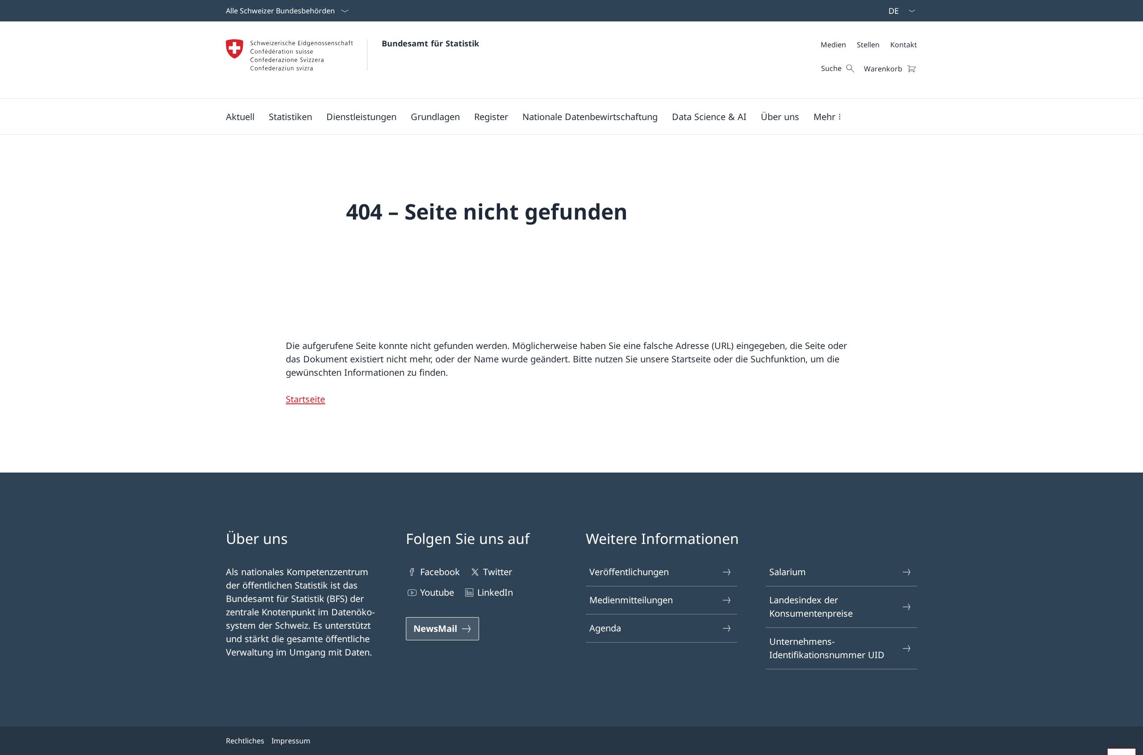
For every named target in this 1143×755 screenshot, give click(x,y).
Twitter (497, 572)
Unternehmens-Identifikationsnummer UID (826, 648)
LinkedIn (495, 592)
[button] (240, 116)
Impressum (290, 741)
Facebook (440, 572)
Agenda (605, 628)
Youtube (437, 592)
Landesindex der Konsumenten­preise (811, 606)
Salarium (787, 572)
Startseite (305, 399)
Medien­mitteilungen (631, 600)
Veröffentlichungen (629, 572)
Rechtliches (245, 741)
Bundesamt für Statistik (430, 43)
